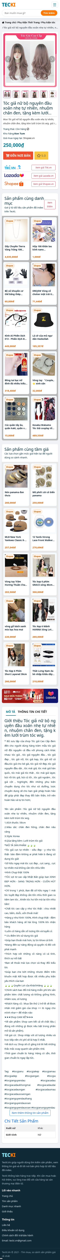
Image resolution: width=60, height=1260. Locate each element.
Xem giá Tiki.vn (44, 167)
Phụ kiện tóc (48, 22)
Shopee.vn (29, 138)
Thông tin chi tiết (32, 711)
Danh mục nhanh (11, 1206)
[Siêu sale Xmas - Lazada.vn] (30, 695)
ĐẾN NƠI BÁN (20, 155)
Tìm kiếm (49, 13)
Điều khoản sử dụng (13, 1230)
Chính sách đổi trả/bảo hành (17, 1235)
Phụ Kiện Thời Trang (28, 22)
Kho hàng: (8, 133)
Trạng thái (8, 129)
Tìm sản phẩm (10, 1201)
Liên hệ (6, 1225)
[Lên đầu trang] (1, 1258)
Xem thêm (50, 204)
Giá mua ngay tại (12, 138)
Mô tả (10, 712)
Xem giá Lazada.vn (44, 175)
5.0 (43, 155)
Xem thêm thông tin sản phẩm (30, 1113)
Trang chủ (10, 22)
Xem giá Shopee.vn (43, 183)
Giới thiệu (7, 1211)
